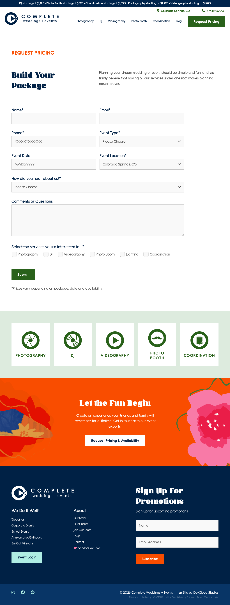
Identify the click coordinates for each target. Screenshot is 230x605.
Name (17, 110)
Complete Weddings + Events (152, 593)
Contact (79, 542)
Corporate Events (23, 525)
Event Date (21, 155)
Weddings (18, 519)
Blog (179, 21)
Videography (116, 21)
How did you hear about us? (36, 178)
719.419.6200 (215, 11)
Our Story (80, 518)
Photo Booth (139, 21)
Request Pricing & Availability (115, 440)
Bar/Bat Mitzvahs (22, 543)
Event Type (110, 132)
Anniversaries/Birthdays (27, 537)
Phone (18, 132)
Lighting (132, 254)
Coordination (161, 21)
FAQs (77, 536)
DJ (101, 21)
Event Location (113, 155)
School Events (20, 531)
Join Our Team (82, 530)
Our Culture (81, 524)
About (80, 510)
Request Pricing (206, 21)
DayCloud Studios (205, 593)
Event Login (26, 557)
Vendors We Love (89, 548)
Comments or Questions (32, 201)
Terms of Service (204, 597)
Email (105, 110)
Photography (85, 21)
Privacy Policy (185, 597)
